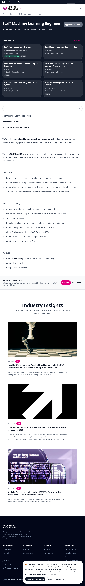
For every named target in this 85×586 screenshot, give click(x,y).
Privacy (46, 557)
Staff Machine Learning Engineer (30, 14)
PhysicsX (9, 69)
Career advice (7, 557)
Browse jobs (6, 549)
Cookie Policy (51, 574)
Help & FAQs (48, 553)
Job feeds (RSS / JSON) (10, 568)
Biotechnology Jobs (71, 549)
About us (47, 549)
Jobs (11, 14)
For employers (28, 553)
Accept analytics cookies (35, 579)
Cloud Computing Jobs (73, 557)
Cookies (46, 561)
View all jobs (77, 40)
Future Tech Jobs (17, 2)
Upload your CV (7, 564)
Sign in (81, 2)
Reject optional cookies (56, 579)
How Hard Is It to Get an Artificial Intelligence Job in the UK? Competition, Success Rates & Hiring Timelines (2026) (36, 366)
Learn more (77, 283)
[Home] (3, 14)
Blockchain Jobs (70, 553)
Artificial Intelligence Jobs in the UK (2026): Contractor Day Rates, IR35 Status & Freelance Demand (35, 493)
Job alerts (5, 561)
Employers (62, 2)
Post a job (71, 2)
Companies (6, 553)
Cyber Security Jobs (71, 561)
